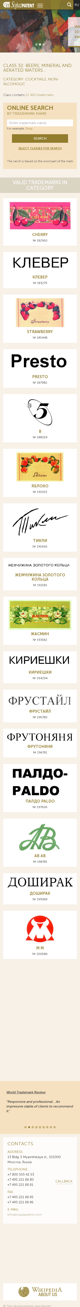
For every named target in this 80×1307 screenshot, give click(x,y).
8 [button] (50, 1127)
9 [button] (54, 1127)
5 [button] (39, 1127)
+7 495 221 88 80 (20, 1179)
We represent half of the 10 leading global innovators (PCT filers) (55, 31)
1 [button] (36, 44)
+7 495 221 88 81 (20, 1185)
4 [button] (36, 1127)
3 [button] (43, 44)
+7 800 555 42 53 (20, 1174)
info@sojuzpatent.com (24, 1214)
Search (40, 138)
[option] (40, 26)
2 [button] (39, 44)
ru (76, 5)
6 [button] (43, 1127)
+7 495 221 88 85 (20, 1197)
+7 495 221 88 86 (20, 1202)
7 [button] (47, 1127)
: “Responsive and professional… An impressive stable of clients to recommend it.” (39, 1101)
